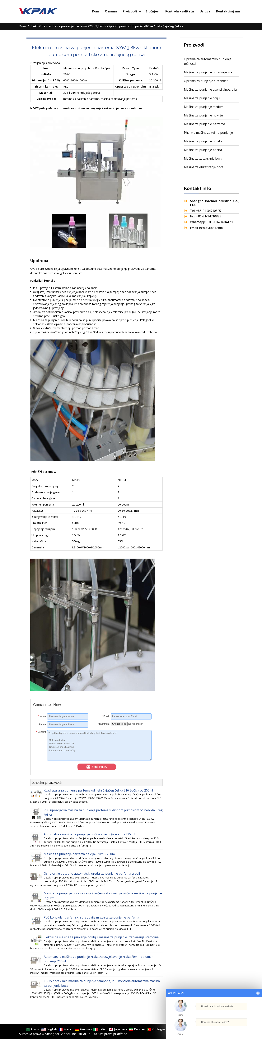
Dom (95, 11)
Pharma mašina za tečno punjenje (208, 132)
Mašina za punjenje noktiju (203, 115)
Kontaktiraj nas (228, 11)
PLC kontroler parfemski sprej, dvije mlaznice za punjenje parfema (91, 917)
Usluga (205, 11)
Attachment (103, 724)
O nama (111, 11)
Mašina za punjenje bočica (203, 150)
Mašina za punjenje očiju (202, 98)
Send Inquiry (99, 766)
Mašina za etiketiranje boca (203, 167)
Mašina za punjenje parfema (204, 124)
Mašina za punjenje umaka (203, 141)
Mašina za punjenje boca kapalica (208, 72)
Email (105, 716)
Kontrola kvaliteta (179, 11)
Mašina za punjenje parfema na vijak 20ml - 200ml (79, 854)
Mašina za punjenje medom (203, 107)
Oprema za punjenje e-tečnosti (206, 81)
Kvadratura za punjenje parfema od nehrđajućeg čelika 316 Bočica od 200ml (98, 790)
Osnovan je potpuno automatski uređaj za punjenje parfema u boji (92, 873)
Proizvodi (130, 11)
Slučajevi (153, 11)
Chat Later (232, 1029)
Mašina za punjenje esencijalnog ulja (210, 89)
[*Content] (40, 759)
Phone (41, 724)
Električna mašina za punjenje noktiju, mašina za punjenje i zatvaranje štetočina (101, 937)
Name (42, 716)
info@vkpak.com (211, 228)
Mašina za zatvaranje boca (203, 158)
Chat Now (214, 1029)
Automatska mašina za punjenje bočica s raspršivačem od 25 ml (89, 834)
